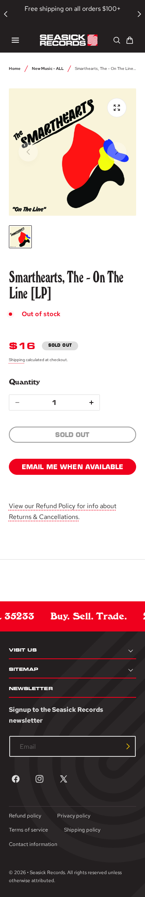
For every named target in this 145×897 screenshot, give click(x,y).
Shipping (17, 359)
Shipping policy (82, 829)
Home (15, 68)
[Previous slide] (28, 151)
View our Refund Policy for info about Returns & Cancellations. (62, 511)
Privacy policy (73, 815)
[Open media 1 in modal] (116, 107)
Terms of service (28, 829)
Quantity (24, 381)
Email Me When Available (73, 467)
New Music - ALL (48, 68)
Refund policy (25, 815)
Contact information (33, 844)
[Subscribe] (128, 746)
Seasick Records (47, 872)
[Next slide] (116, 151)
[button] (15, 40)
